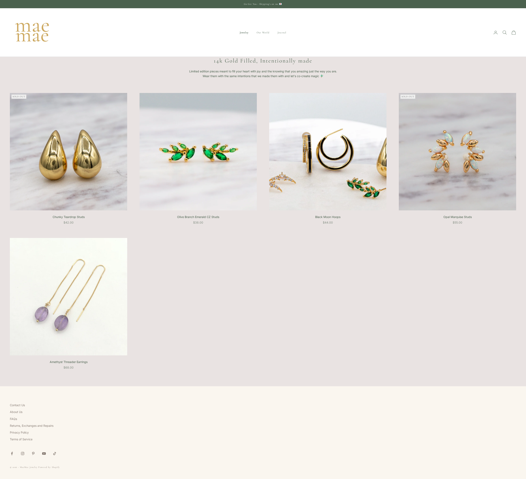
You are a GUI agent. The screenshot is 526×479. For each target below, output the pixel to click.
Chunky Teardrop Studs (69, 217)
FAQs (13, 419)
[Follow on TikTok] (55, 453)
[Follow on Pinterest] (33, 453)
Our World (263, 32)
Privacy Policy (19, 432)
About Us (16, 412)
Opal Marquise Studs (457, 217)
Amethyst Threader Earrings (69, 362)
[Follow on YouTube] (44, 453)
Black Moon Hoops (327, 217)
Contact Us (17, 405)
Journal (282, 32)
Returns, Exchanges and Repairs (31, 425)
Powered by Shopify (49, 467)
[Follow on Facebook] (12, 453)
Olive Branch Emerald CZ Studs (198, 217)
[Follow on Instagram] (23, 453)
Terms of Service (21, 439)
